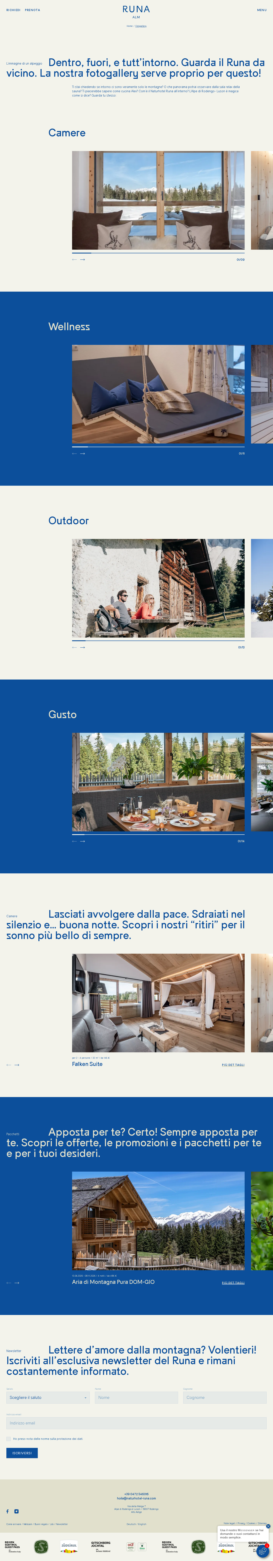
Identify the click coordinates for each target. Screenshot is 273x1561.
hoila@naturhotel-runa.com (136, 1498)
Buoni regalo (42, 1524)
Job (53, 1524)
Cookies (252, 1523)
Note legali (231, 1523)
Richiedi (13, 10)
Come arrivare (14, 1524)
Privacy (242, 1523)
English (142, 1524)
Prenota (32, 10)
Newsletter (62, 1524)
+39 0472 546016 (136, 1494)
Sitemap (262, 1523)
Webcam (29, 1524)
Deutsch (132, 1524)
